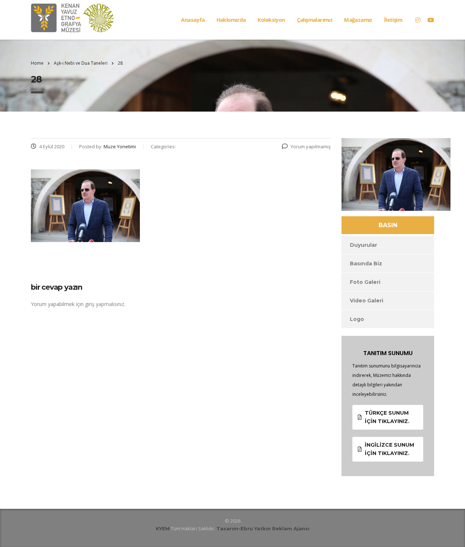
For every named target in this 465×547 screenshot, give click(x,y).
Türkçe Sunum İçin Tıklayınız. (387, 417)
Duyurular (363, 245)
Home (37, 63)
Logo (357, 319)
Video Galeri (366, 300)
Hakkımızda (231, 19)
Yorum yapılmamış (311, 146)
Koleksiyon (271, 19)
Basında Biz (366, 263)
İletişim (393, 19)
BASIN (388, 225)
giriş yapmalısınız (104, 304)
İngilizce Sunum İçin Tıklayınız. (389, 449)
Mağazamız (358, 19)
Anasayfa (193, 19)
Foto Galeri (365, 282)
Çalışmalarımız (315, 19)
